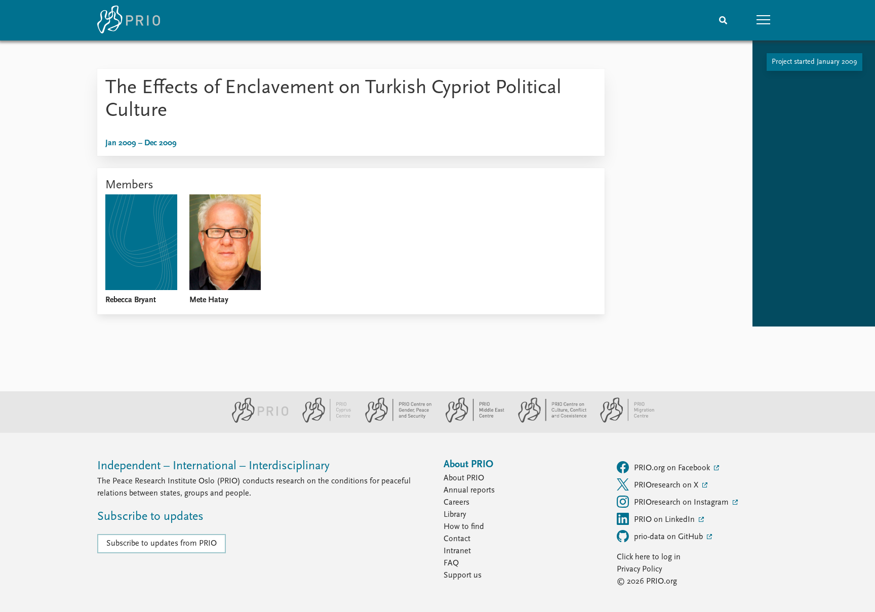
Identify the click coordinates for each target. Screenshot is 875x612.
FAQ (451, 563)
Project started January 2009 (814, 62)
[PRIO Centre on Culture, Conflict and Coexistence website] (548, 421)
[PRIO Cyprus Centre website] (322, 421)
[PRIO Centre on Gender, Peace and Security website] (394, 421)
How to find (464, 527)
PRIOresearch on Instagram (682, 503)
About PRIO (464, 478)
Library (455, 515)
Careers (456, 503)
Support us (463, 576)
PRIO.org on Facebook (673, 468)
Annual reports (469, 490)
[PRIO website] (256, 421)
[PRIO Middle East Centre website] (470, 421)
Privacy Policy (639, 569)
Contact (457, 539)
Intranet (457, 551)
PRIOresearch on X (667, 485)
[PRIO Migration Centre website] (622, 421)
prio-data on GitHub (669, 537)
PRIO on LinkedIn (665, 520)
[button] (763, 20)
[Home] (128, 20)
